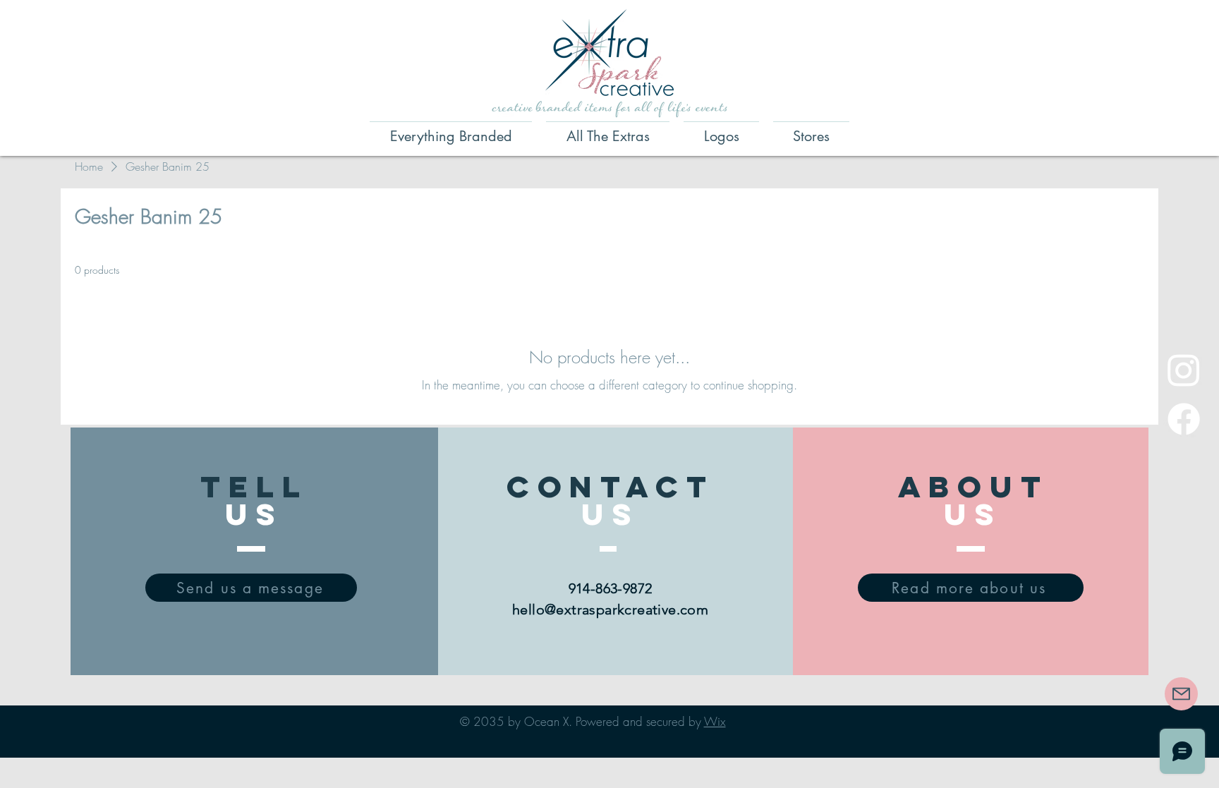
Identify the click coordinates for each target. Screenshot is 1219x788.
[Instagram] (1184, 369)
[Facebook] (1184, 419)
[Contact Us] (1181, 693)
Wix (715, 721)
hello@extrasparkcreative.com (610, 609)
